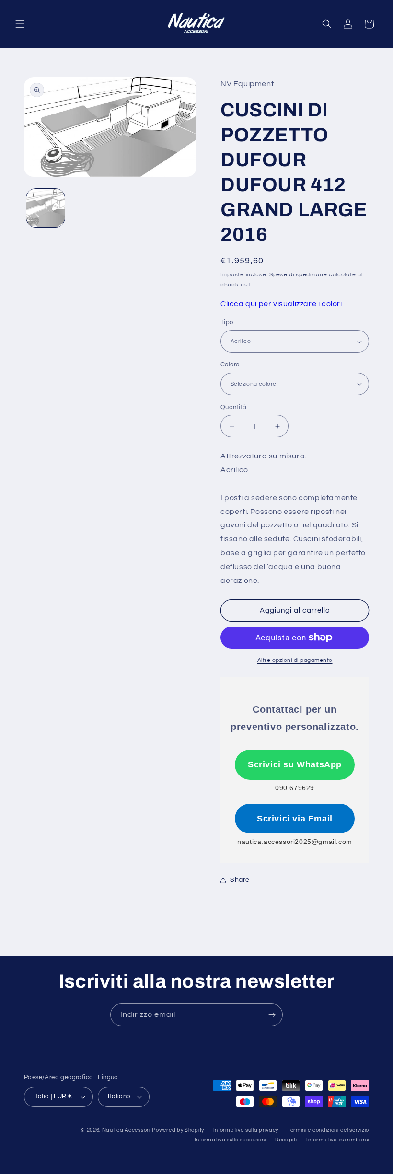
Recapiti (286, 1139)
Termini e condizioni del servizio (328, 1130)
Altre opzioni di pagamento (295, 660)
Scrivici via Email (295, 818)
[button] (20, 23)
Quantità (233, 407)
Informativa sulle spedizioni (230, 1139)
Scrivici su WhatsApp (295, 764)
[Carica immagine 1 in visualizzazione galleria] (45, 208)
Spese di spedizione (298, 275)
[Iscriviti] (271, 1014)
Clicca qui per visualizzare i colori (281, 304)
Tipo (226, 322)
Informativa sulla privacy (246, 1130)
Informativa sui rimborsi (337, 1139)
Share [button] (240, 880)
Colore (229, 364)
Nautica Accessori (126, 1130)
